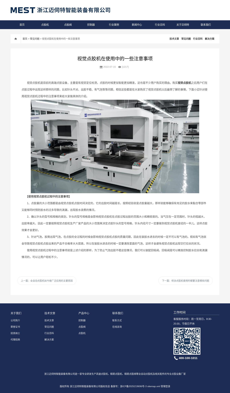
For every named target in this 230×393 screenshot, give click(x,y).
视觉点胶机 (184, 82)
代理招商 (15, 339)
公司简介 (15, 320)
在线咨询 (117, 326)
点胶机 (45, 24)
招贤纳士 (15, 333)
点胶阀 (68, 24)
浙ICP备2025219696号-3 (133, 386)
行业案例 (114, 24)
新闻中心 (137, 24)
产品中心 (83, 313)
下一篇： (185, 280)
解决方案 (209, 38)
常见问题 (34, 38)
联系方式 (117, 320)
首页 (22, 24)
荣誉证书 (15, 326)
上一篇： (47, 280)
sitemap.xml (153, 386)
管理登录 (165, 386)
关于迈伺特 (182, 24)
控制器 (91, 24)
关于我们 (16, 313)
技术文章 (174, 38)
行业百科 (160, 24)
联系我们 (206, 24)
